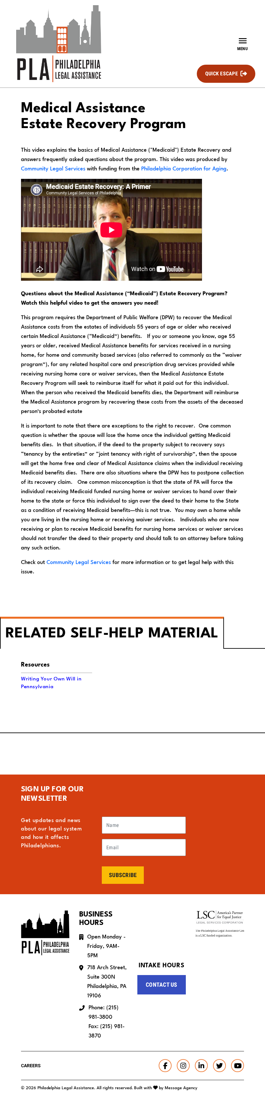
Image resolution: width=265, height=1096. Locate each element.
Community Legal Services (53, 169)
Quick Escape (221, 74)
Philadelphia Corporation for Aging (184, 169)
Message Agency (181, 1088)
